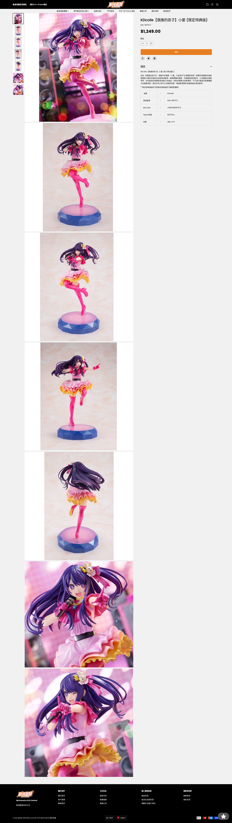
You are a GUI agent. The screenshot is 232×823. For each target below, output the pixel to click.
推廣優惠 (103, 799)
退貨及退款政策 (148, 799)
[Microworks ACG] (116, 4)
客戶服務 (61, 799)
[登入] (212, 4)
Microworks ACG (34, 818)
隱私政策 (186, 799)
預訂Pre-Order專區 (38, 4)
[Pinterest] (154, 58)
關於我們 (155, 11)
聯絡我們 (166, 11)
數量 (142, 39)
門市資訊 (110, 11)
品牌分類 (97, 11)
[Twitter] (148, 58)
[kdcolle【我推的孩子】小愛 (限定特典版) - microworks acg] (79, 67)
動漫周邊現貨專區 (20, 4)
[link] (32, 794)
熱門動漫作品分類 (81, 11)
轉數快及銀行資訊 (149, 803)
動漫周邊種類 (62, 11)
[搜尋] (207, 4)
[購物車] (217, 4)
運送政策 (145, 796)
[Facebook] (143, 58)
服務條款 (186, 796)
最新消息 (103, 796)
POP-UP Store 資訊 (127, 11)
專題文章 (143, 11)
